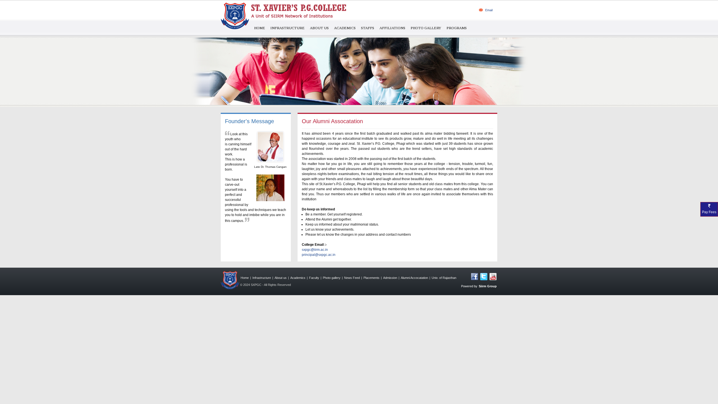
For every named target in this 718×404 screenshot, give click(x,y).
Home (259, 28)
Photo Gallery (426, 28)
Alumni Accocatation (414, 277)
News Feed (352, 277)
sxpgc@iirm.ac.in (315, 250)
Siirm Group (488, 286)
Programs (457, 28)
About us (319, 28)
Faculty (314, 277)
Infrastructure (287, 28)
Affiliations (392, 28)
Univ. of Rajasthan (444, 277)
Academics (345, 28)
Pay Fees (709, 212)
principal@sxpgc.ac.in (318, 255)
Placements (371, 277)
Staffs (367, 28)
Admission (390, 277)
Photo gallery (331, 277)
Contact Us (266, 41)
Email (488, 10)
